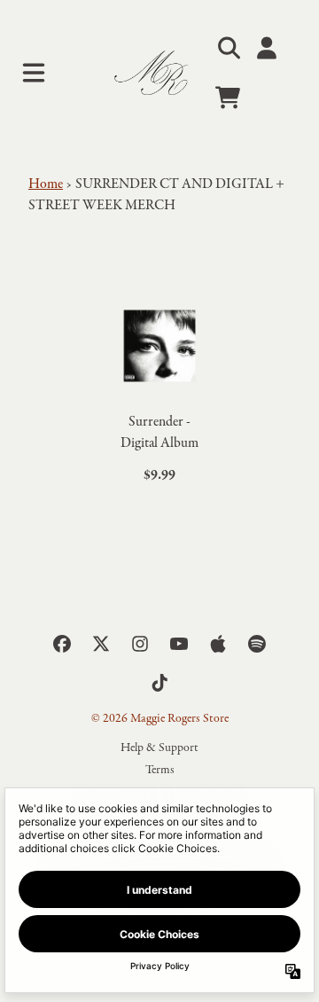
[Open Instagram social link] (140, 643)
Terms (160, 770)
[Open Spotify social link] (256, 643)
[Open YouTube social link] (179, 643)
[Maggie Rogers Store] (159, 73)
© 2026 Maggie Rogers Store (160, 718)
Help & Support (159, 748)
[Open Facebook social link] (62, 643)
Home (45, 184)
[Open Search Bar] (227, 47)
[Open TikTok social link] (159, 682)
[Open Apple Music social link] (217, 643)
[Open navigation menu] (33, 72)
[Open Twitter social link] (101, 643)
